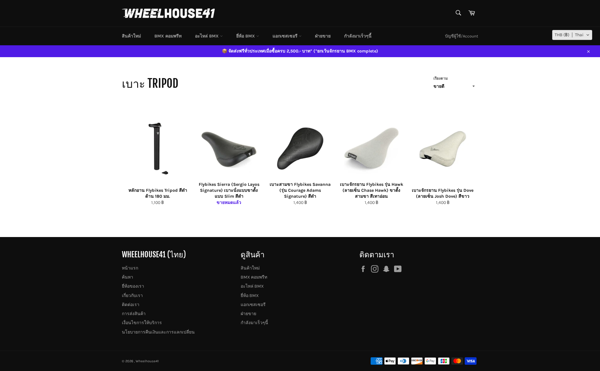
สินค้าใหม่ (131, 36)
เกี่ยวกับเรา (132, 295)
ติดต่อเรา (130, 304)
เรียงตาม (440, 78)
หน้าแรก (130, 268)
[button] (572, 35)
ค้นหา (127, 277)
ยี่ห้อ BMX (246, 36)
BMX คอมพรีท (168, 36)
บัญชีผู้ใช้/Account (461, 36)
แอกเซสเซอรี (285, 36)
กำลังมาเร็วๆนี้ (358, 36)
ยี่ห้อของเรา (133, 286)
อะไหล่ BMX (207, 36)
